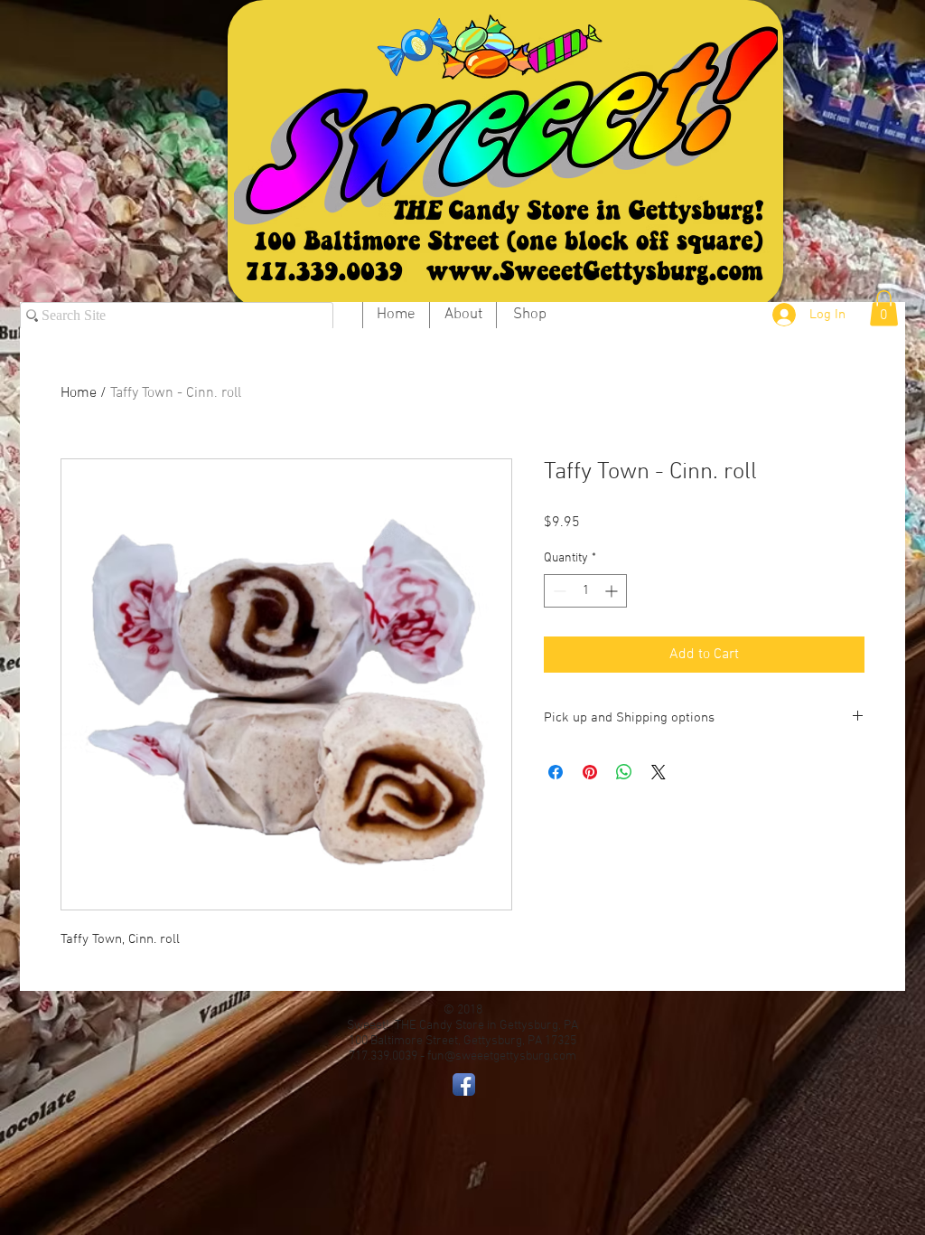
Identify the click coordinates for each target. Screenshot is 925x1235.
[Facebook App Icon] (464, 1084)
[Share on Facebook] (555, 772)
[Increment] (613, 591)
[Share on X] (658, 772)
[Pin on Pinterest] (590, 772)
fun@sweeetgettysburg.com (501, 1056)
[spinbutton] (585, 591)
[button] (884, 307)
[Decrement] (558, 591)
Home (79, 393)
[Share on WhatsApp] (624, 772)
